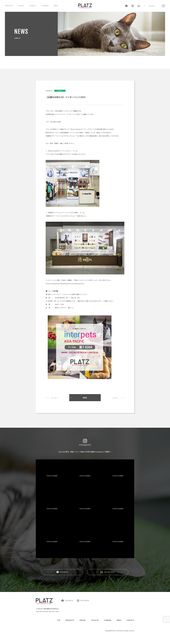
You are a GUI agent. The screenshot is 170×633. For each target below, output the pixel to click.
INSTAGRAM (84, 600)
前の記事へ (54, 398)
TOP (58, 620)
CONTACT (151, 6)
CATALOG (32, 5)
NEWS (56, 5)
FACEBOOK (64, 572)
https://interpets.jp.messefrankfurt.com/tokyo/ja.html (65, 283)
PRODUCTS (9, 5)
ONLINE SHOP (109, 572)
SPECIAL (82, 620)
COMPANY (45, 5)
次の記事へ (115, 398)
